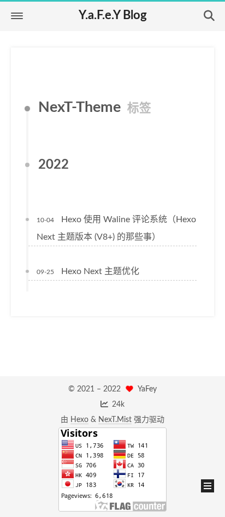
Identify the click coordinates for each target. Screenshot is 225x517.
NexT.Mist (115, 420)
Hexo (79, 420)
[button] (16, 16)
